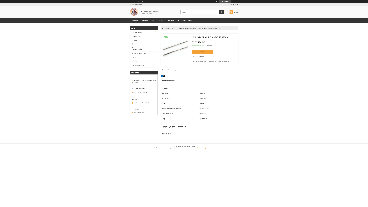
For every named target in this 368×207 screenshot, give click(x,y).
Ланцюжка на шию (191, 28)
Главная (135, 20)
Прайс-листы (136, 36)
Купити (202, 52)
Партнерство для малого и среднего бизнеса (140, 48)
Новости (134, 40)
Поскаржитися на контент (189, 148)
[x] (164, 76)
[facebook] (162, 76)
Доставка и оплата (185, 20)
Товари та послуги (170, 28)
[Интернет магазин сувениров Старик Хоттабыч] (134, 15)
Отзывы (134, 61)
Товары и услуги (147, 20)
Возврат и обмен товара (139, 53)
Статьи (134, 44)
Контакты (170, 20)
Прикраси (181, 28)
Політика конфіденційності (204, 148)
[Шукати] (221, 12)
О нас (161, 20)
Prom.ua (193, 146)
